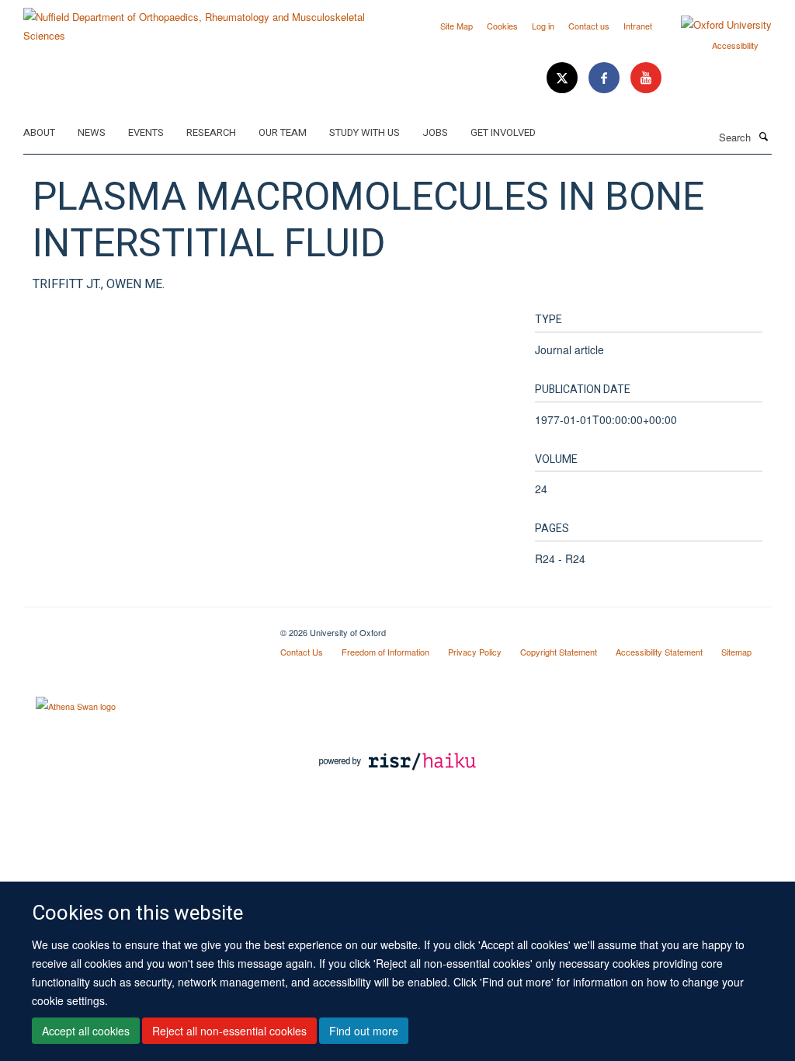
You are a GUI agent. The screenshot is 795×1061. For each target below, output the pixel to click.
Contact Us (301, 651)
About (39, 132)
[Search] (763, 135)
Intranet (637, 25)
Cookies (502, 25)
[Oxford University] (715, 25)
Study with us (364, 132)
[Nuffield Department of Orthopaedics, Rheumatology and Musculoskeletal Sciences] (204, 20)
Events (146, 132)
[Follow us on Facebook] (605, 78)
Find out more (363, 1030)
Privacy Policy (475, 651)
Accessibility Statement (659, 651)
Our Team (283, 132)
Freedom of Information (385, 651)
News (92, 132)
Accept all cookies (86, 1030)
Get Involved (503, 132)
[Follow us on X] (564, 78)
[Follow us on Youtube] (645, 78)
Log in (543, 25)
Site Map (456, 25)
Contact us (588, 25)
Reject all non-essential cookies (229, 1030)
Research (211, 132)
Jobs (435, 132)
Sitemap (736, 651)
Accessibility (735, 45)
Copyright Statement (558, 651)
